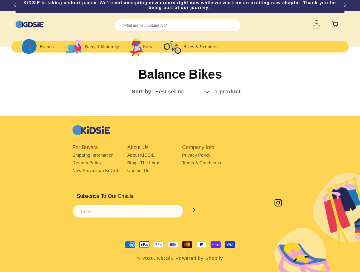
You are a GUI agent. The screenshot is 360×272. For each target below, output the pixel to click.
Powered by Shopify (199, 258)
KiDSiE (165, 258)
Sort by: (142, 91)
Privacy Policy (196, 155)
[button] (36, 46)
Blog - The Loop (143, 163)
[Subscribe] (192, 210)
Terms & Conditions (201, 163)
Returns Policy (87, 163)
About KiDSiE (141, 155)
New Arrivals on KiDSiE (96, 170)
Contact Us (138, 170)
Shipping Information (93, 155)
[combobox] (177, 25)
